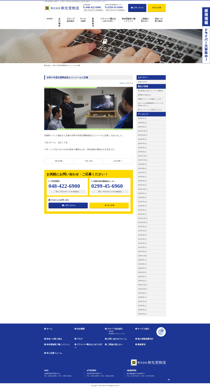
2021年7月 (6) (142, 231)
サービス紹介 (83, 20)
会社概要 (59, 22)
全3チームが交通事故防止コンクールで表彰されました (150, 104)
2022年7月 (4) (142, 202)
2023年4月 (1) (142, 177)
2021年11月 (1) (142, 218)
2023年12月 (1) (142, 156)
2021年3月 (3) (142, 243)
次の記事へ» (118, 161)
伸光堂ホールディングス (117, 333)
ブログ (80, 339)
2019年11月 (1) (142, 285)
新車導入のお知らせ (144, 95)
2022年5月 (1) (142, 210)
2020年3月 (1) (142, 272)
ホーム (49, 329)
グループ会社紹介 (70, 20)
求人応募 (157, 8)
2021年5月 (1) (142, 239)
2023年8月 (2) (142, 168)
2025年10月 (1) (142, 135)
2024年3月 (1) (142, 148)
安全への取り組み (159, 20)
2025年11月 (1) (142, 131)
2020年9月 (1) (142, 260)
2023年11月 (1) (142, 160)
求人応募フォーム (54, 353)
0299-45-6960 (115, 7)
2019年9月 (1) (142, 293)
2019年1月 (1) (142, 314)
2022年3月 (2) (142, 214)
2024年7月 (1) (142, 143)
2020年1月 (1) (142, 281)
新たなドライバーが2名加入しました (150, 110)
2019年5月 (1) (142, 310)
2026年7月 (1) (142, 118)
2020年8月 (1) (142, 264)
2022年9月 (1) (142, 193)
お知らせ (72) (142, 82)
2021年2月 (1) (142, 247)
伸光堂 (111, 331)
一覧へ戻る (88, 161)
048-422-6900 (93, 7)
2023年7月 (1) (142, 172)
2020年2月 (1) (142, 276)
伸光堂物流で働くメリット (128, 20)
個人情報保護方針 (145, 339)
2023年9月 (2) (142, 164)
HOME (50, 19)
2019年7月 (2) (142, 301)
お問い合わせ (138, 8)
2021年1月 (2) (142, 251)
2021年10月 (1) (142, 222)
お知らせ (122, 83)
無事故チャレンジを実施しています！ (150, 99)
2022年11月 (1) (142, 189)
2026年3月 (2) (142, 127)
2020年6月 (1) (142, 268)
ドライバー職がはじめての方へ (108, 20)
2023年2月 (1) (142, 181)
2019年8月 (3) (142, 297)
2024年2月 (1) (142, 152)
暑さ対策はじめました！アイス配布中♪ (150, 91)
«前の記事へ (59, 161)
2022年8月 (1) (142, 197)
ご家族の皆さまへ (145, 20)
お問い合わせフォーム (117, 339)
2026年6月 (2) (142, 123)
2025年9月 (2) (142, 139)
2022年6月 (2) (142, 206)
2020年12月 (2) (142, 256)
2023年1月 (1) (142, 185)
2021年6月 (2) (142, 235)
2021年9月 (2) (142, 226)
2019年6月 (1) (142, 306)
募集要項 (93, 22)
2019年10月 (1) (142, 289)
